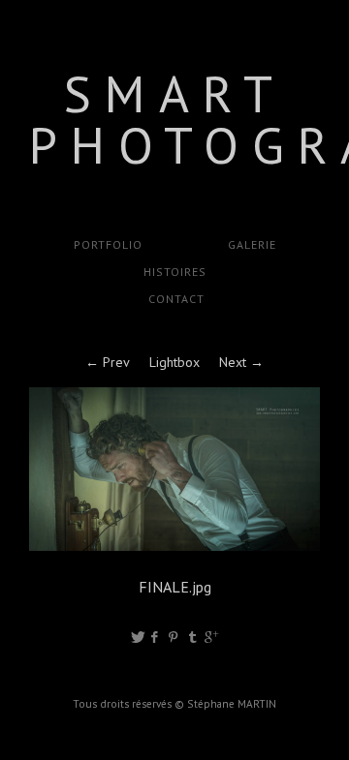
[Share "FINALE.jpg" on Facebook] (155, 637)
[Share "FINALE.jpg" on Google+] (211, 637)
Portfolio (108, 244)
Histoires (174, 271)
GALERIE (252, 244)
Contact (174, 298)
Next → (241, 362)
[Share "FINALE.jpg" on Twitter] (137, 637)
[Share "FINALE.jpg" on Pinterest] (175, 637)
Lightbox (174, 362)
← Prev (107, 362)
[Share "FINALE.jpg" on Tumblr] (193, 637)
